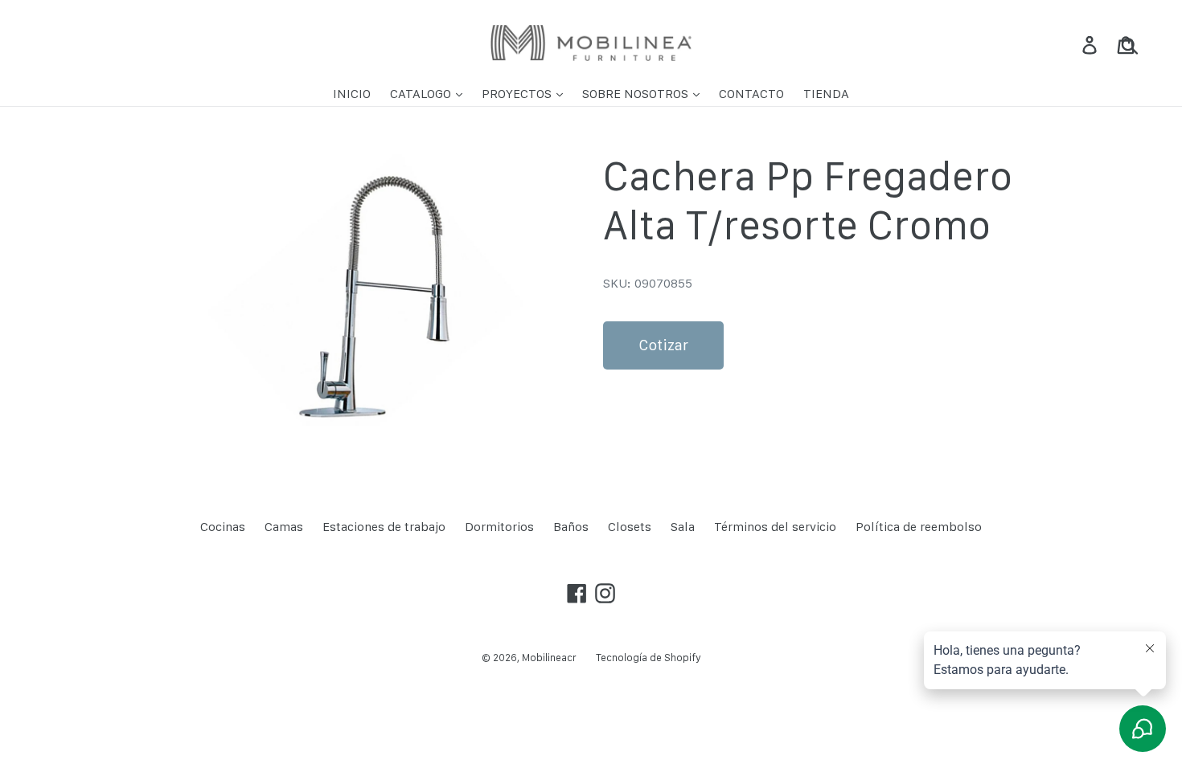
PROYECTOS (518, 93)
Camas (284, 526)
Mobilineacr (549, 658)
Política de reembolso (919, 526)
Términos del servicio (775, 526)
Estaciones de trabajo (383, 526)
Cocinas (222, 526)
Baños (571, 526)
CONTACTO (751, 93)
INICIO (352, 93)
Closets (629, 526)
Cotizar (663, 345)
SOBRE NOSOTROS (637, 93)
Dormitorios (499, 526)
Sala (683, 526)
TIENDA (826, 93)
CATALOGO (422, 93)
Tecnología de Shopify (648, 658)
